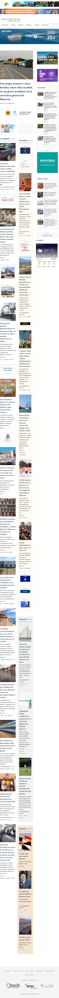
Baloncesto (22, 751)
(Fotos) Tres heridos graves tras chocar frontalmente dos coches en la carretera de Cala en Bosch (50, 105)
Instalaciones (7, 768)
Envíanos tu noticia (29, 971)
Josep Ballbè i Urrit (23, 949)
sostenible (29, 316)
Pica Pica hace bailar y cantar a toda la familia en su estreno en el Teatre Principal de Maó (50, 185)
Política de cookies (39, 971)
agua (1, 359)
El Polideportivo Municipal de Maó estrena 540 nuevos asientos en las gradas (7, 746)
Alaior (2, 493)
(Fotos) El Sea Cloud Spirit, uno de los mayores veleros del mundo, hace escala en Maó (24, 423)
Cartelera (45, 25)
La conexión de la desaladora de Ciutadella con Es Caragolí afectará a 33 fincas (7, 582)
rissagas (9, 715)
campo (6, 552)
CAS (24, 316)
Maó (12, 768)
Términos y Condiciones (29, 974)
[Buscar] (57, 25)
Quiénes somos (8, 971)
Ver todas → (13, 138)
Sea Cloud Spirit (23, 454)
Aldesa (21, 316)
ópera (29, 390)
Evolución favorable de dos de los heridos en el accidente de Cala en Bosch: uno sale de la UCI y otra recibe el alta (7, 852)
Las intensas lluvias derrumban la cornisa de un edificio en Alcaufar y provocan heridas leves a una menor (50, 139)
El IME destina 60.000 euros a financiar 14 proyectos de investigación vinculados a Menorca (25, 487)
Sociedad (20, 25)
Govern (7, 259)
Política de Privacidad (49, 971)
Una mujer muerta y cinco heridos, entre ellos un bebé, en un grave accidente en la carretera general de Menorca (16, 91)
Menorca (7, 189)
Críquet (21, 815)
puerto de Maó (22, 452)
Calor (5, 715)
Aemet (2, 715)
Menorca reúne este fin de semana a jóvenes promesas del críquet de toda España (25, 786)
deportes (2, 768)
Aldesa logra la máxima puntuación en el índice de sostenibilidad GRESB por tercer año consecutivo (50, 211)
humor (21, 235)
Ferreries (21, 568)
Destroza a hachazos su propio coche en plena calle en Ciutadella (50, 194)
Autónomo (2, 259)
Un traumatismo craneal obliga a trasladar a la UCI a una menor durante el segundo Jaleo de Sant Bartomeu (50, 116)
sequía (11, 359)
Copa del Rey (22, 683)
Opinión (37, 25)
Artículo (21, 909)
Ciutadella (2, 189)
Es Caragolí (11, 603)
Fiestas (2, 819)
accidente (2, 878)
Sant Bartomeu (27, 568)
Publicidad (21, 971)
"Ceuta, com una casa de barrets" (23, 856)
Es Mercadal (6, 359)
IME (20, 517)
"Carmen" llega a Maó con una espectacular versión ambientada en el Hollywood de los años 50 (25, 358)
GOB (13, 659)
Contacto (15, 971)
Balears (2, 552)
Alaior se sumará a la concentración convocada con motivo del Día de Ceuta (7, 473)
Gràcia (6, 819)
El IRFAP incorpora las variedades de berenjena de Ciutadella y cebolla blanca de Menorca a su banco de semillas (8, 526)
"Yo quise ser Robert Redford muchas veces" (25, 893)
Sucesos (13, 25)
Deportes (29, 25)
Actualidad (4, 25)
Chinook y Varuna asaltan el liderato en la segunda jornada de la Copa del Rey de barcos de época (50, 202)
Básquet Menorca (23, 753)
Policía (12, 189)
